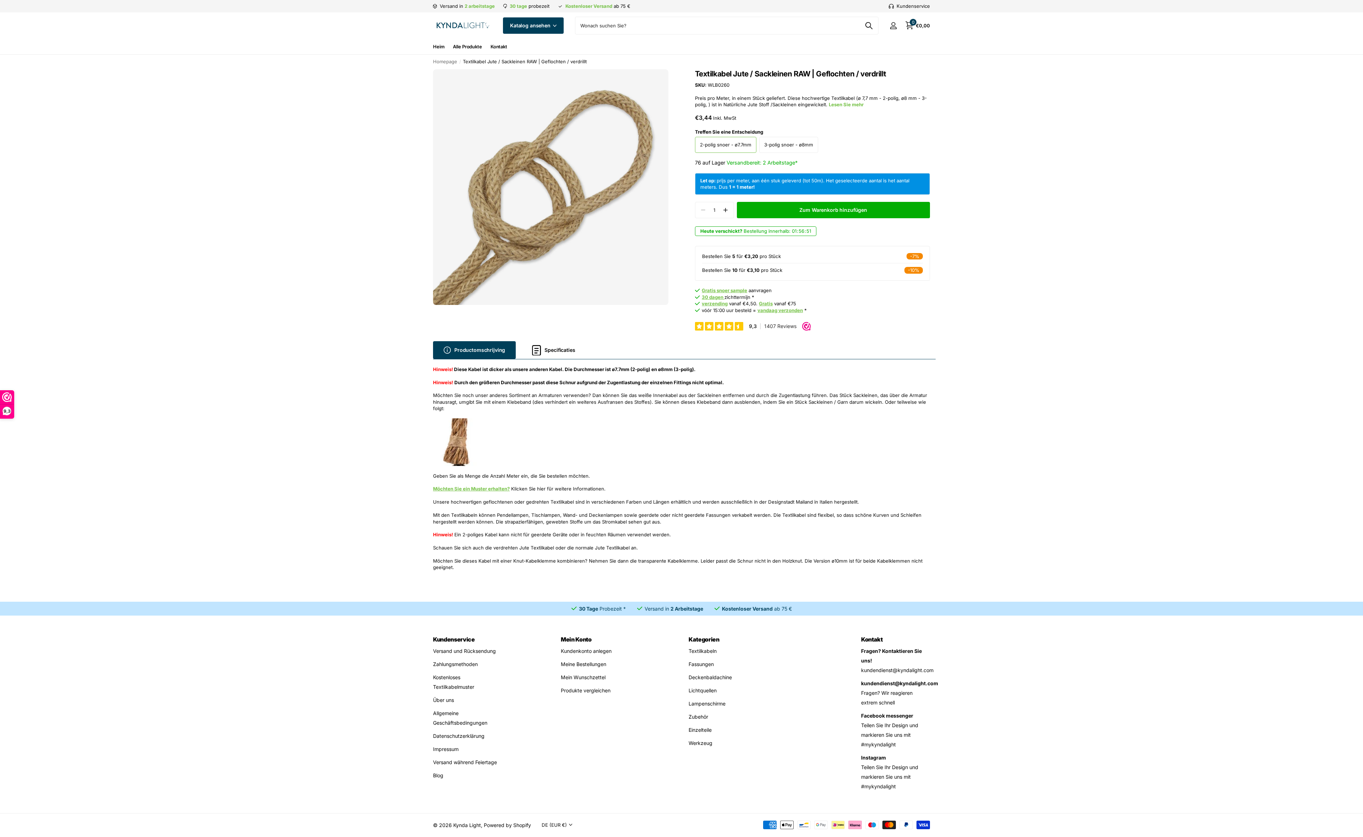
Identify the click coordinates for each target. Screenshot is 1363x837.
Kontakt (499, 46)
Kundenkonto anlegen (586, 651)
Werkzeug (700, 743)
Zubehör (698, 717)
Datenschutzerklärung (459, 736)
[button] (725, 210)
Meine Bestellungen (583, 664)
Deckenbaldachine (710, 677)
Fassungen (701, 664)
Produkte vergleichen (586, 690)
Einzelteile (700, 730)
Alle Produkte (467, 46)
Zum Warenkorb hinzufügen (833, 210)
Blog (438, 775)
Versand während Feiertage (465, 762)
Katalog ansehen (531, 25)
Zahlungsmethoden (455, 664)
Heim (438, 46)
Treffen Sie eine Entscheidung (729, 132)
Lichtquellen (703, 690)
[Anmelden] (893, 26)
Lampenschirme (707, 704)
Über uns (443, 700)
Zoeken (868, 25)
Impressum (446, 749)
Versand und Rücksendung (464, 651)
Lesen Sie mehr (846, 104)
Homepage (445, 61)
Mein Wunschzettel (583, 677)
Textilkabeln (703, 651)
